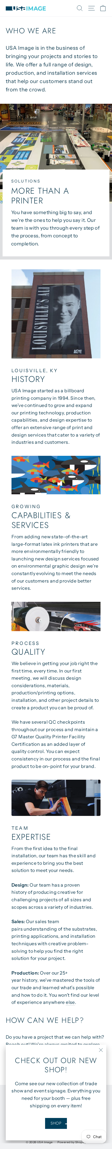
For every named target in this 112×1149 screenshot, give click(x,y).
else (70, 1002)
